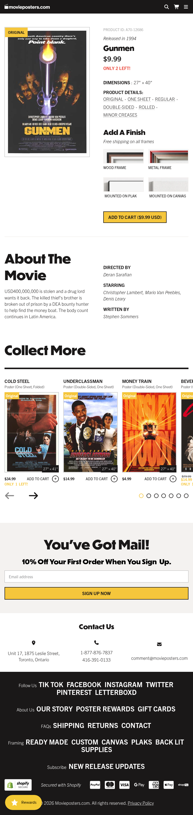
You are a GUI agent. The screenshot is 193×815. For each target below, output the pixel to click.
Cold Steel (17, 381)
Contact (136, 725)
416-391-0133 (96, 660)
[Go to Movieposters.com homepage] (27, 7)
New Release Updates (107, 766)
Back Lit (169, 741)
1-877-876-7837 (96, 652)
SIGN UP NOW (96, 593)
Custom (84, 741)
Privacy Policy (141, 803)
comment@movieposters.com (159, 658)
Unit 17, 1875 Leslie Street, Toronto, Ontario (34, 656)
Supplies (96, 749)
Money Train (137, 381)
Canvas (115, 741)
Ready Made (47, 741)
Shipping (68, 725)
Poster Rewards (105, 708)
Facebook (84, 684)
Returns (102, 725)
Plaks (141, 741)
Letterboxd (116, 692)
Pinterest (74, 692)
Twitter (159, 684)
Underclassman (83, 381)
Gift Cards (156, 708)
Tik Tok (51, 684)
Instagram (123, 684)
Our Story (54, 708)
